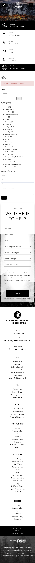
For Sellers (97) (9, 129)
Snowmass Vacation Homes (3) (13, 164)
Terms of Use (17, 528)
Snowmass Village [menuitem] (17, 431)
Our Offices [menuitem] (18, 464)
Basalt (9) (7, 117)
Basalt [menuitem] (17, 433)
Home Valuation (17, 25)
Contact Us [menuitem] (17, 491)
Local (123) (8, 139)
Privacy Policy (15, 283)
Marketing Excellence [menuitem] (17, 394)
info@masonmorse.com (19, 340)
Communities (14, 35)
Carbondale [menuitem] (17, 436)
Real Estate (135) (9, 152)
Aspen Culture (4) (9, 110)
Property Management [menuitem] (17, 417)
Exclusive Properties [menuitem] (17, 367)
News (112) (7, 144)
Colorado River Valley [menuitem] (17, 444)
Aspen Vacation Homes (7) (12, 115)
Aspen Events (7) (9, 112)
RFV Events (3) (9, 154)
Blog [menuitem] (17, 483)
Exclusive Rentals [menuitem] (17, 408)
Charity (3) (8, 124)
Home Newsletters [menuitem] (17, 478)
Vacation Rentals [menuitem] (17, 411)
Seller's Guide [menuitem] (17, 389)
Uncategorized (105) (10, 167)
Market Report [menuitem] (17, 397)
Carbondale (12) (9, 122)
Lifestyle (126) (8, 137)
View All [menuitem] (17, 447)
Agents (11, 59)
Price (10, 52)
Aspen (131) (8, 107)
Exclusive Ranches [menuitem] (17, 370)
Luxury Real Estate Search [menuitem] (17, 378)
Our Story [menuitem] (17, 458)
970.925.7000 (4, 5)
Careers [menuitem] (17, 469)
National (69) (8, 142)
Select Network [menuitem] (17, 467)
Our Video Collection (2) (11, 149)
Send (17, 293)
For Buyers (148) (9, 127)
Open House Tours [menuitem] (17, 372)
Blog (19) (7, 119)
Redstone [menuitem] (17, 442)
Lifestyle (12, 43)
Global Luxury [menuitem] (17, 375)
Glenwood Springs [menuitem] (17, 439)
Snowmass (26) (9, 159)
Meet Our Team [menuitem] (17, 461)
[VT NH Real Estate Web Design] (17, 541)
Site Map (18, 531)
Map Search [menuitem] (17, 364)
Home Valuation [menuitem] (17, 392)
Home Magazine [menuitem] (17, 475)
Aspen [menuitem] (17, 428)
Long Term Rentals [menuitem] (17, 414)
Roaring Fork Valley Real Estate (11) (14, 157)
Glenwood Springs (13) (11, 134)
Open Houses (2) (9, 147)
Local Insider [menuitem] (17, 480)
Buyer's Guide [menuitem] (17, 361)
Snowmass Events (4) (10, 162)
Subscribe (3, 89)
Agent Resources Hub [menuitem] (17, 489)
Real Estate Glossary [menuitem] (17, 486)
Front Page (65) (9, 132)
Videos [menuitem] (17, 472)
